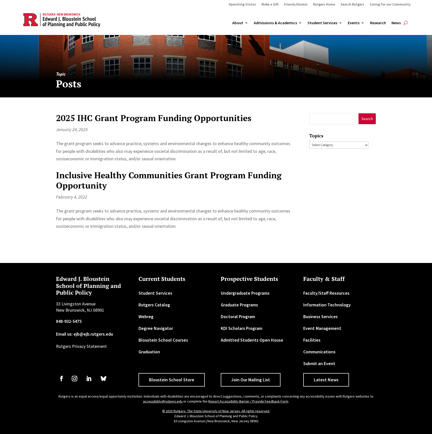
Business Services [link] (320, 316)
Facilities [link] (311, 340)
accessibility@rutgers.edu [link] (162, 401)
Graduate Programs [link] (239, 305)
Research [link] (378, 23)
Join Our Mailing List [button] (250, 380)
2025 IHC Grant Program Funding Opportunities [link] (153, 118)
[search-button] (406, 23)
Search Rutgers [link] (352, 4)
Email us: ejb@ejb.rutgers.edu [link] (84, 334)
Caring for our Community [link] (390, 4)
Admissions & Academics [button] (275, 23)
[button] (367, 118)
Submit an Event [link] (319, 363)
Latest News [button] (326, 380)
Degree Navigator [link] (155, 328)
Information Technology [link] (327, 305)
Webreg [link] (146, 316)
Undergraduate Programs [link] (245, 293)
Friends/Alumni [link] (296, 4)
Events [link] (354, 23)
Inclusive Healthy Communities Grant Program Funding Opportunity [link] (169, 180)
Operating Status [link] (242, 4)
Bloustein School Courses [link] (163, 340)
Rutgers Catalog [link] (154, 305)
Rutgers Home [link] (324, 4)
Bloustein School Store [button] (171, 380)
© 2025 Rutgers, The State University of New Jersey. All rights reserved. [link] (216, 411)
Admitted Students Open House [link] (252, 340)
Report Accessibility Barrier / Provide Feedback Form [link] (248, 401)
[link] (61, 378)
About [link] (237, 23)
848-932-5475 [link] (69, 321)
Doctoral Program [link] (238, 316)
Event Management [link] (322, 328)
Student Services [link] (322, 23)
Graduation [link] (149, 352)
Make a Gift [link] (270, 4)
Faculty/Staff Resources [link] (326, 293)
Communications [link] (319, 352)
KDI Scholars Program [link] (241, 328)
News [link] (396, 23)
